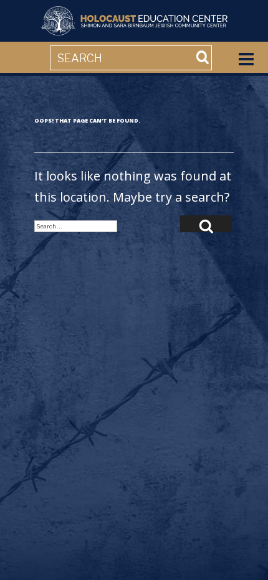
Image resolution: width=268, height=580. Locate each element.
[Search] (206, 223)
